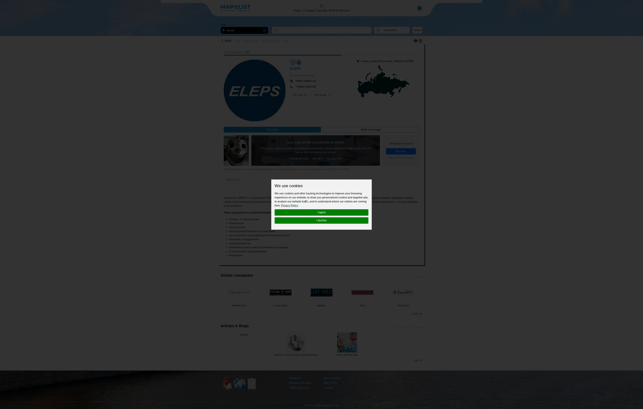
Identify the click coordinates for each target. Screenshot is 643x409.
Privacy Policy (289, 205)
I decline (321, 220)
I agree (321, 212)
